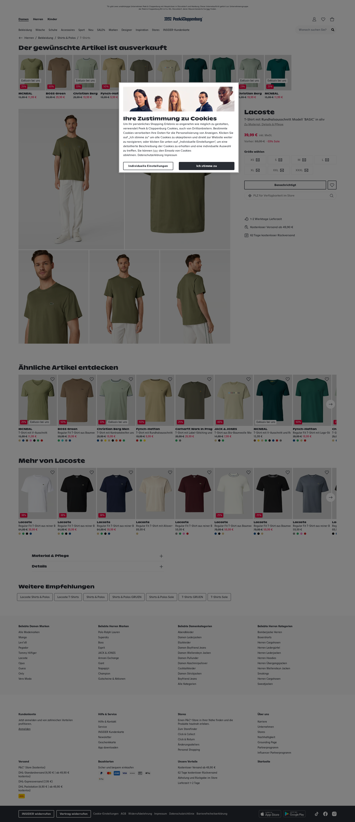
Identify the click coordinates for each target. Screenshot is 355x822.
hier (155, 150)
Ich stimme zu (206, 166)
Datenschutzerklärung (150, 155)
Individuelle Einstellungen (148, 166)
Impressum (170, 155)
